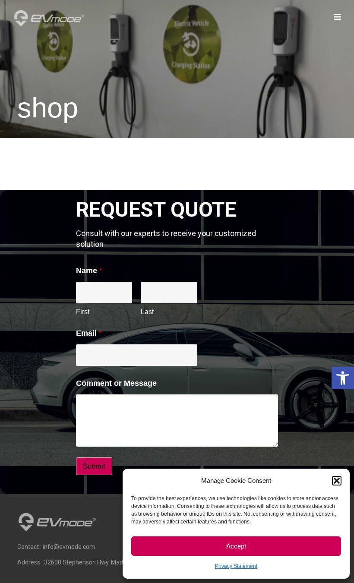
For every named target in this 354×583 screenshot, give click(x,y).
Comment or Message (116, 383)
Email (89, 333)
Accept (236, 546)
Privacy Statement (236, 566)
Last (147, 311)
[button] (343, 378)
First (82, 311)
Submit (94, 466)
